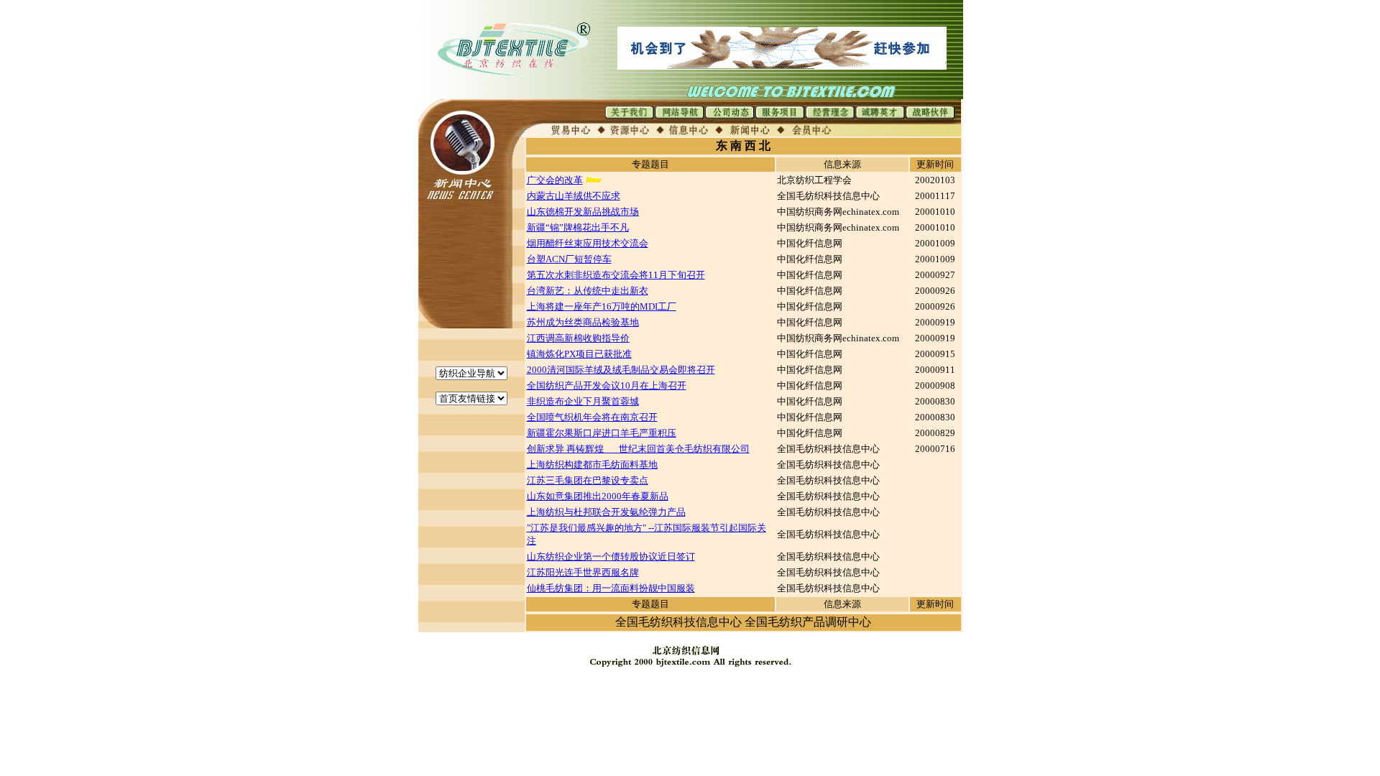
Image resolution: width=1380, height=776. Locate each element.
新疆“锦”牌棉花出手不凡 (578, 227)
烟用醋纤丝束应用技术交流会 (587, 243)
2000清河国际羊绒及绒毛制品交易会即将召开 (621, 369)
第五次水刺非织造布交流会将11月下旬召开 (616, 274)
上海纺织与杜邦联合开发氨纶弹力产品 (606, 512)
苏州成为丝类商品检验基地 (583, 322)
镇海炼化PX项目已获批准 (579, 353)
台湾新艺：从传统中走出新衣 (587, 290)
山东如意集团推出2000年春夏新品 (597, 496)
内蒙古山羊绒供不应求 (573, 195)
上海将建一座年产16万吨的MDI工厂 (601, 306)
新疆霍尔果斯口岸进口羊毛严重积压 (601, 433)
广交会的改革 (555, 180)
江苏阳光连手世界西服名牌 (583, 572)
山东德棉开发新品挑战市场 (583, 211)
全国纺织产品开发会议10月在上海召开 (606, 385)
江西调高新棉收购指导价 (578, 338)
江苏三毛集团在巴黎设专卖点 (587, 480)
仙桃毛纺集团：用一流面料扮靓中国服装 (611, 588)
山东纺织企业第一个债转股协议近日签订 (611, 556)
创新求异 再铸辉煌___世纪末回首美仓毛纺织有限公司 (638, 448)
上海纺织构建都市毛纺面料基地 (592, 464)
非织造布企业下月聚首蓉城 (583, 401)
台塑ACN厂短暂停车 (569, 259)
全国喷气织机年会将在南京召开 (592, 417)
